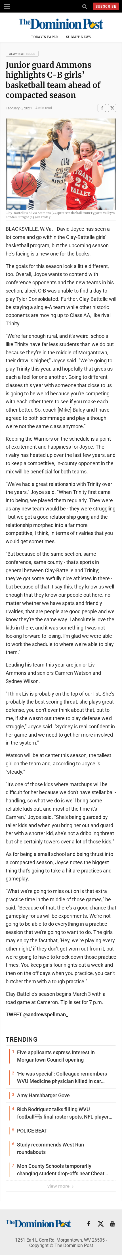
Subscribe (106, 7)
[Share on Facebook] (101, 108)
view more (59, 1186)
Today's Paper (44, 37)
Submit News (78, 37)
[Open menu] (7, 6)
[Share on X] (112, 108)
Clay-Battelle (22, 54)
